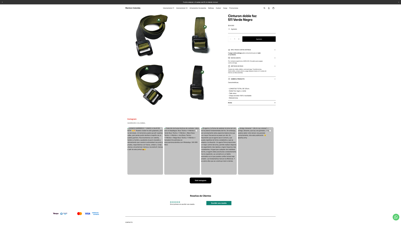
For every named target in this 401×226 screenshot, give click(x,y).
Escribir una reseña (219, 203)
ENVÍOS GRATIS (236, 58)
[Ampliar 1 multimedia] (149, 36)
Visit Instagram (200, 180)
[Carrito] (273, 8)
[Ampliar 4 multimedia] (198, 85)
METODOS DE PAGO (237, 66)
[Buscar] (264, 8)
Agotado (259, 39)
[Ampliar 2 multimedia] (198, 36)
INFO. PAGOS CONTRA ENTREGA (241, 50)
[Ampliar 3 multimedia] (149, 85)
